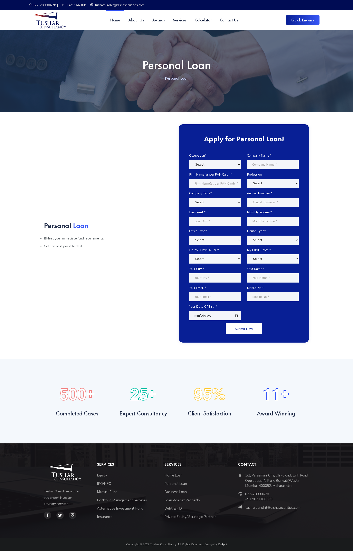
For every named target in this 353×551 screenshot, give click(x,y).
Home (115, 20)
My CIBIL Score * (259, 250)
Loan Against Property (182, 500)
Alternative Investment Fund (120, 508)
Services (180, 20)
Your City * (196, 269)
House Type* (256, 231)
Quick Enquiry (302, 20)
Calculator (203, 20)
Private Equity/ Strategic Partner (190, 516)
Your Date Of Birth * (203, 307)
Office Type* (198, 231)
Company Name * (259, 156)
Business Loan (175, 492)
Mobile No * (255, 288)
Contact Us (229, 20)
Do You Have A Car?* (204, 250)
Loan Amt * (197, 212)
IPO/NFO (104, 483)
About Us (136, 20)
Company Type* (200, 193)
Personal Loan (175, 483)
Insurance (104, 516)
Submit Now (244, 329)
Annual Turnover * (259, 193)
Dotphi (222, 544)
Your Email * (197, 288)
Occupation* (197, 156)
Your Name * (256, 269)
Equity (102, 475)
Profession (254, 175)
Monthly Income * (259, 212)
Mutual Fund (107, 492)
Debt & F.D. (173, 508)
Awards (158, 20)
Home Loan (173, 475)
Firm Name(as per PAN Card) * (210, 175)
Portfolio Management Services (122, 500)
